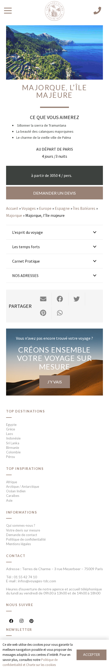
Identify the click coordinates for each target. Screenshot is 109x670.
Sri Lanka (12, 443)
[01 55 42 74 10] (97, 10)
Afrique (11, 482)
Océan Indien (16, 491)
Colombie (13, 452)
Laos (9, 434)
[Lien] (54, 11)
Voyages (29, 208)
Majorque (14, 215)
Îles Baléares (84, 208)
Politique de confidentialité (26, 539)
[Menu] (8, 10)
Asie (9, 500)
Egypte (11, 425)
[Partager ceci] (60, 299)
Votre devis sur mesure (23, 530)
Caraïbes (12, 496)
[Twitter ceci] (76, 299)
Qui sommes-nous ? (20, 525)
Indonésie (13, 438)
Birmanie (12, 448)
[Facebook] (11, 621)
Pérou (10, 457)
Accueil (12, 208)
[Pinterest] (31, 621)
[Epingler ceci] (43, 313)
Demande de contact (21, 535)
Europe (45, 208)
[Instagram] (21, 621)
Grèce (10, 429)
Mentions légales (18, 544)
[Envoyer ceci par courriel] (43, 299)
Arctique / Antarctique (22, 486)
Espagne (62, 208)
